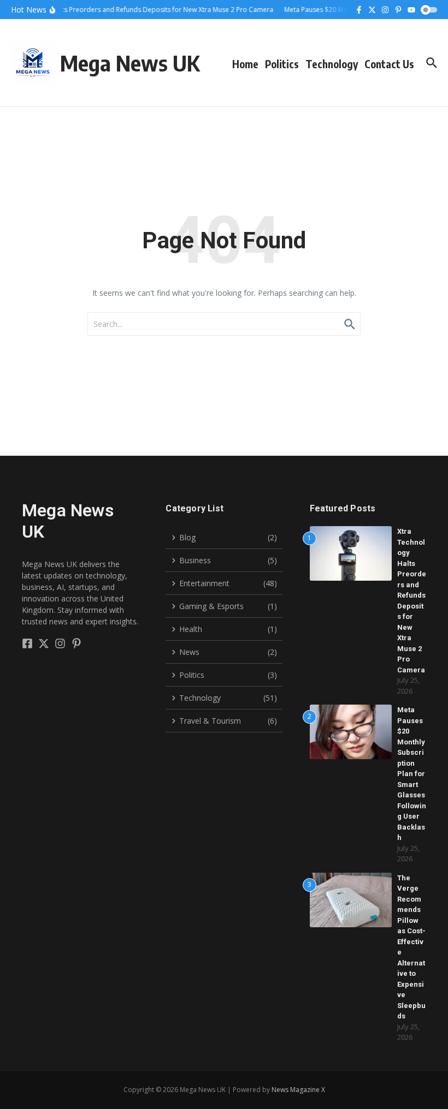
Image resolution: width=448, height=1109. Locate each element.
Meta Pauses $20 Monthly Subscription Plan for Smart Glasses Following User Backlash (411, 774)
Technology (331, 63)
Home (245, 63)
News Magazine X (298, 1089)
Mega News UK (129, 62)
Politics (282, 63)
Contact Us (389, 63)
